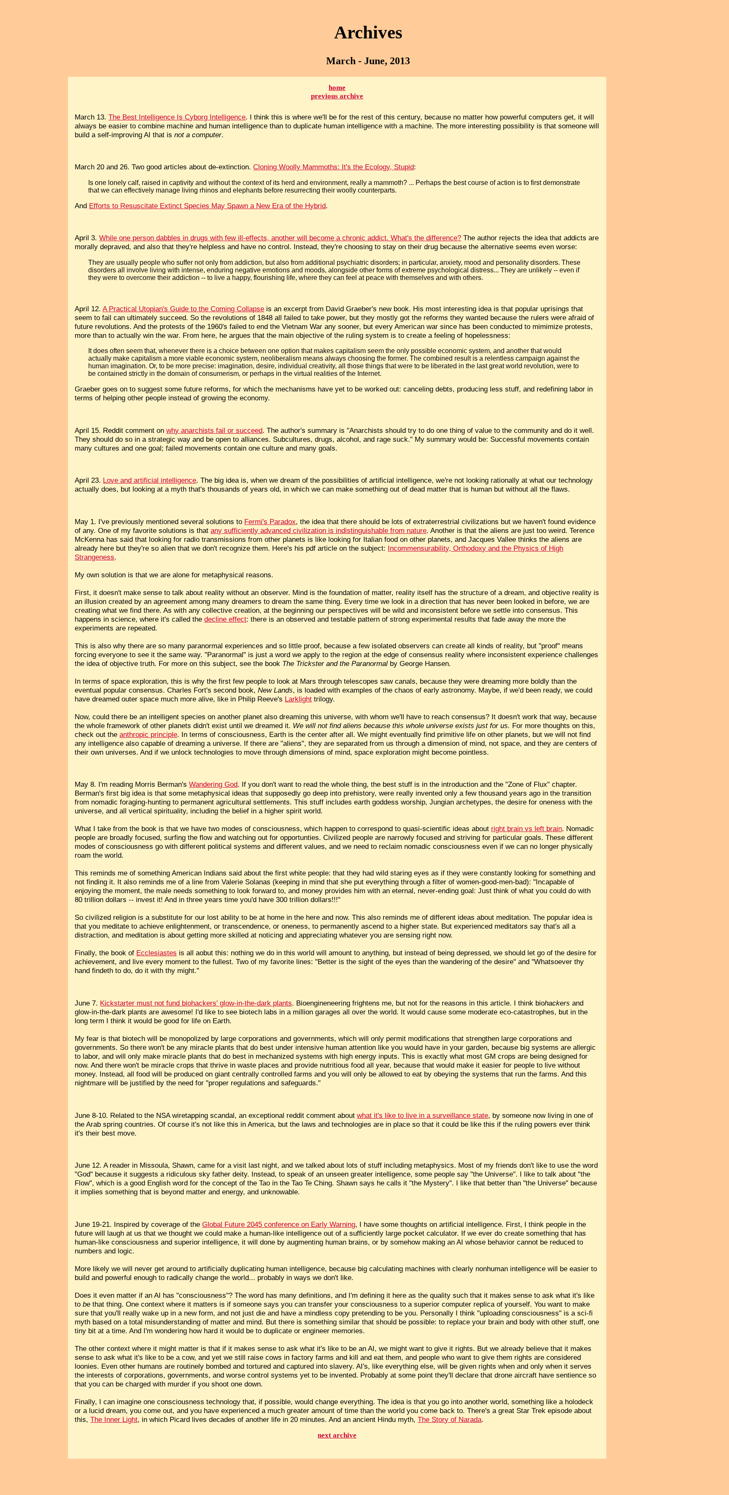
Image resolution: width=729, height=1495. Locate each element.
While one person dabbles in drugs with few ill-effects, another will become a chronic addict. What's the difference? (280, 238)
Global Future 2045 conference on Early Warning (278, 1224)
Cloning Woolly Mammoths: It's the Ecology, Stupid (333, 167)
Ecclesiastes (156, 953)
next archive (337, 1435)
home (337, 88)
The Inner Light (114, 1419)
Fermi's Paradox (270, 521)
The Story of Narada (449, 1419)
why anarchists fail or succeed (214, 430)
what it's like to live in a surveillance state (422, 1115)
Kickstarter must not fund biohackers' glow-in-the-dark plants (196, 1003)
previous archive (337, 96)
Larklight (298, 699)
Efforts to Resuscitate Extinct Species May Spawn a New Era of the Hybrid (207, 205)
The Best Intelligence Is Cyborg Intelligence (177, 117)
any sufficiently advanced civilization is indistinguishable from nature (319, 530)
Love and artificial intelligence (149, 480)
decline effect (225, 619)
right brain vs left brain (526, 828)
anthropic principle (148, 734)
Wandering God (213, 784)
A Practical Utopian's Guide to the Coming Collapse (183, 308)
